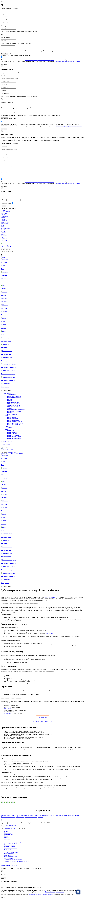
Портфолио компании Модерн (16, 409)
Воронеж (3, 214)
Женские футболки (9, 845)
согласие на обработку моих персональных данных (39, 60)
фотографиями (8, 713)
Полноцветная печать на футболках (11, 817)
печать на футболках (50, 597)
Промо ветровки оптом (10, 848)
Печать (6, 415)
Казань (3, 219)
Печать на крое (11, 417)
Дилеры (9, 427)
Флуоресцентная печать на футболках (32, 817)
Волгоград (4, 213)
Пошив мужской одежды (14, 435)
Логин (4, 197)
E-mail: (3, 828)
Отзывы (9, 408)
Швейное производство (14, 397)
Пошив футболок (12, 433)
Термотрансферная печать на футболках (30, 815)
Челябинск (4, 238)
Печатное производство (14, 396)
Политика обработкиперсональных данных (13, 402)
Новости (9, 412)
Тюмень (3, 234)
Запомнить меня (6, 203)
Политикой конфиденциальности (54, 892)
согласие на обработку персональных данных (42, 894)
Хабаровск (4, 240)
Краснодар (4, 220)
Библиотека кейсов (12, 414)
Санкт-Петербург (5, 211)
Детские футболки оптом (11, 852)
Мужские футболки (9, 846)
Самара (3, 229)
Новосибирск (4, 223)
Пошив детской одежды (14, 438)
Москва (3, 210)
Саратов (3, 231)
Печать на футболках (13, 420)
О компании (7, 393)
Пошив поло (10, 430)
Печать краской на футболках (50, 815)
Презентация (4, 865)
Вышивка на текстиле (13, 424)
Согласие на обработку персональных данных (17, 861)
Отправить (4, 64)
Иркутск (3, 217)
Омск (2, 225)
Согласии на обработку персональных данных (69, 126)
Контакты (7, 426)
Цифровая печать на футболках (9, 815)
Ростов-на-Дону (5, 228)
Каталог (3, 257)
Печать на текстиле (12, 418)
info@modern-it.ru (5, 248)
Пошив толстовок (12, 432)
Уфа (2, 237)
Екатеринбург (5, 216)
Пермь (2, 226)
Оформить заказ (42, 717)
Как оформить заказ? (6, 441)
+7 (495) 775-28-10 (6, 246)
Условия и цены (11, 394)
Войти (4, 206)
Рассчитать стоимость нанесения (42, 721)
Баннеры (9, 400)
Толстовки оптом (9, 858)
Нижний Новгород (6, 222)
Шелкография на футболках (15, 423)
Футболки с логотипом (10, 856)
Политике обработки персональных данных (68, 61)
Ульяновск (4, 235)
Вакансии (10, 399)
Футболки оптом (9, 853)
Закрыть (3, 878)
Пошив (6, 429)
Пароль (4, 200)
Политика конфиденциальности (13, 859)
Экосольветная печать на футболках (69, 815)
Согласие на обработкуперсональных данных (13, 405)
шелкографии (49, 633)
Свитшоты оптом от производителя (14, 842)
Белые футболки (8, 855)
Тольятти (3, 232)
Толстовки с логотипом (10, 843)
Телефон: (3, 826)
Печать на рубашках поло (14, 421)
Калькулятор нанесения (14, 411)
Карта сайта (7, 849)
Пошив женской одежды (14, 436)
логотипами (7, 708)
